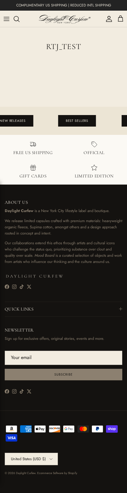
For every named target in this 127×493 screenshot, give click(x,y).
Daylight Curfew (25, 473)
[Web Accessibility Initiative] (2, 486)
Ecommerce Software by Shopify (57, 473)
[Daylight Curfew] (63, 19)
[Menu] (6, 18)
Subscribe (63, 374)
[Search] (19, 18)
